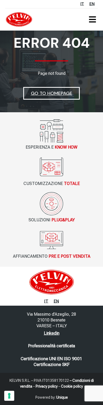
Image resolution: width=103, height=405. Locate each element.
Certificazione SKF (52, 364)
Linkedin (51, 333)
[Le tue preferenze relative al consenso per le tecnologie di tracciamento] (9, 396)
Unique (62, 397)
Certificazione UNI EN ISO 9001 (51, 358)
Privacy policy (47, 386)
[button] (92, 19)
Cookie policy (72, 386)
